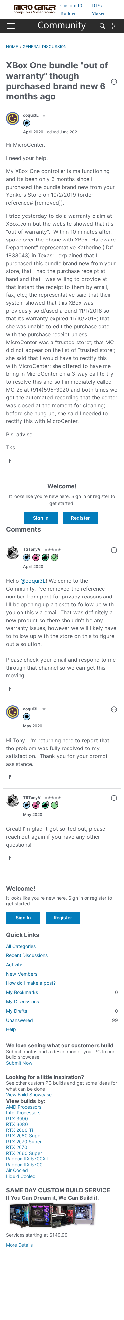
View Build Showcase (29, 1094)
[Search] (102, 26)
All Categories (21, 946)
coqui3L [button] (31, 115)
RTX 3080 (17, 1124)
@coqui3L (33, 580)
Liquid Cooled (21, 1176)
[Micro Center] (62, 26)
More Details (19, 1245)
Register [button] (80, 517)
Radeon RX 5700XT (27, 1158)
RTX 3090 (17, 1118)
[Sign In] (114, 26)
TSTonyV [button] (32, 549)
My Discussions (22, 1001)
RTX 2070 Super (24, 1141)
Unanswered (62, 1020)
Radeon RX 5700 (24, 1164)
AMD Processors (23, 1107)
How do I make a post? (31, 983)
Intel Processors (23, 1112)
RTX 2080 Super (24, 1135)
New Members (21, 974)
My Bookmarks (62, 992)
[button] (114, 82)
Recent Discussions (27, 955)
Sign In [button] (41, 517)
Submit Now (19, 1063)
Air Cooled (17, 1170)
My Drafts (62, 1011)
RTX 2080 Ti (19, 1130)
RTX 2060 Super (24, 1153)
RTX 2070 (16, 1147)
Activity (14, 964)
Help (11, 1029)
